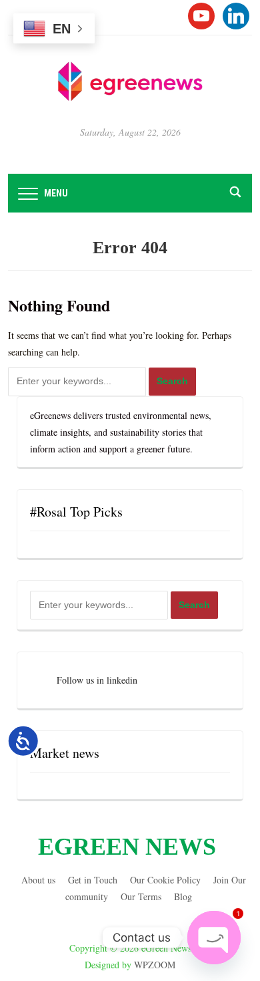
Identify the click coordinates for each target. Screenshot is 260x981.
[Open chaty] (214, 937)
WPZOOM (154, 964)
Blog (183, 896)
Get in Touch (92, 879)
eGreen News (127, 846)
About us (38, 879)
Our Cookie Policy (165, 879)
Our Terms (141, 896)
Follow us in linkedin (97, 680)
